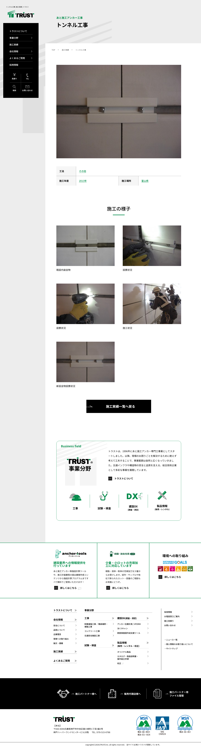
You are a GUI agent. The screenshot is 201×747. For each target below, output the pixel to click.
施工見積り (169, 621)
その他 (82, 171)
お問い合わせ (27, 90)
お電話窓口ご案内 (172, 616)
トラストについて (18, 31)
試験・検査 (90, 645)
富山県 (144, 180)
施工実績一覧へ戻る (120, 406)
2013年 (83, 180)
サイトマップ (172, 648)
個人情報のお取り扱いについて (179, 644)
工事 (86, 618)
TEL (27, 78)
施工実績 (13, 44)
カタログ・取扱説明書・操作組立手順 (127, 657)
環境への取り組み (61, 639)
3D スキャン (122, 628)
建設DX (127, 618)
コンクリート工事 (92, 631)
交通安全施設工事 (92, 635)
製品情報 (128, 644)
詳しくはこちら (68, 588)
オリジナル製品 (124, 652)
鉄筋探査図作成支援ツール (128, 633)
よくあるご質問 (17, 58)
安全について (59, 625)
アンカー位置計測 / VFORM (129, 624)
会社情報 (13, 51)
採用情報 (13, 64)
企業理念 (57, 634)
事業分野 (13, 37)
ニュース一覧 (171, 639)
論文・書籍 (58, 643)
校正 (119, 663)
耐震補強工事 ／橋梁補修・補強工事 (96, 625)
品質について (59, 630)
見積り (14, 78)
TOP (53, 50)
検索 (14, 90)
